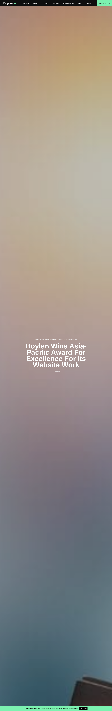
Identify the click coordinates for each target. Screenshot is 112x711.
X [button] (110, 707)
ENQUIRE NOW (103, 3)
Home (37, 339)
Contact (88, 3)
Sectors (35, 3)
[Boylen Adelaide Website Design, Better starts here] (10, 3)
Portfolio (45, 3)
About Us (56, 3)
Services (26, 3)
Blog (79, 3)
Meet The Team (68, 3)
